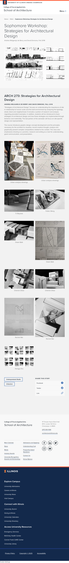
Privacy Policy (10, 553)
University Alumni (10, 509)
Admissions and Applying (31, 443)
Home (6, 19)
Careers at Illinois (10, 490)
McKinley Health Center (12, 536)
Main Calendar (9, 443)
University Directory (11, 521)
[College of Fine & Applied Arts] (22, 7)
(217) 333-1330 (46, 430)
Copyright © (25, 553)
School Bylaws (27, 459)
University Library (10, 544)
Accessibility (41, 553)
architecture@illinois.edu (50, 433)
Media (6, 450)
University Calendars (11, 517)
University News (10, 494)
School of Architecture (18, 10)
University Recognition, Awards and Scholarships (12, 458)
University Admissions (12, 486)
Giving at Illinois (9, 513)
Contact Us (26, 456)
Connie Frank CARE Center (13, 540)
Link (38, 393)
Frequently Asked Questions (28, 451)
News (6, 446)
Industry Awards (9, 453)
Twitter (39, 388)
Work (11, 19)
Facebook (40, 383)
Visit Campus (8, 498)
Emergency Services (11, 532)
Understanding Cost (29, 446)
